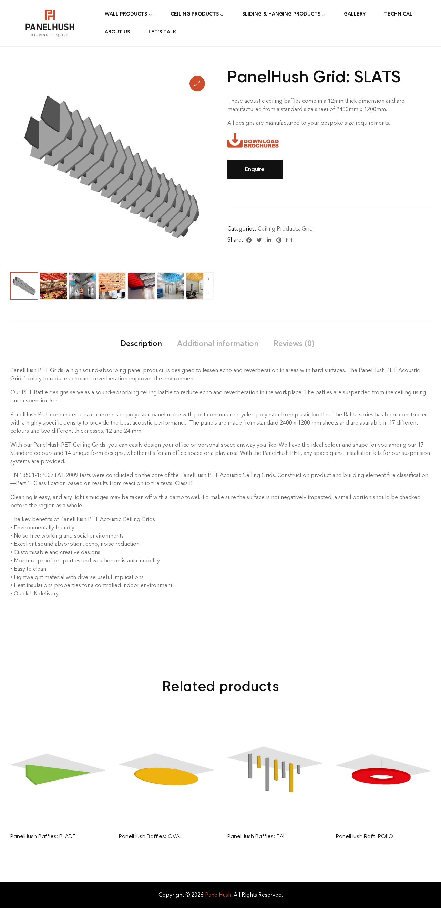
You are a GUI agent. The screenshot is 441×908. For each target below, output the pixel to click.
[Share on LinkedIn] (269, 240)
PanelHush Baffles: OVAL (150, 836)
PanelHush (218, 894)
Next (208, 279)
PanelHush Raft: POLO (364, 836)
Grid (307, 228)
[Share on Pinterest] (279, 240)
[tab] (141, 343)
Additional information (217, 343)
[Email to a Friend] (289, 240)
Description (141, 343)
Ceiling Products (278, 228)
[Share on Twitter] (259, 240)
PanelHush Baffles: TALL (257, 836)
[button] (197, 83)
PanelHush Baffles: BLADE (42, 836)
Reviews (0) (294, 343)
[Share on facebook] (249, 240)
